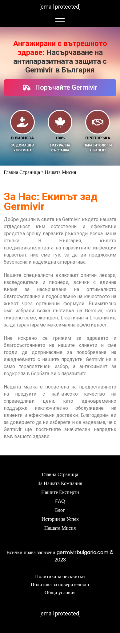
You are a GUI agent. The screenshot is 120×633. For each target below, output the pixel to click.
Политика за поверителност (60, 584)
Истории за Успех (60, 519)
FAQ (60, 501)
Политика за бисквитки (60, 576)
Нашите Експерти (60, 492)
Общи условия (60, 592)
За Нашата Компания (60, 483)
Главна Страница (22, 172)
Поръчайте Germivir (66, 87)
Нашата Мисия (60, 528)
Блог (60, 510)
